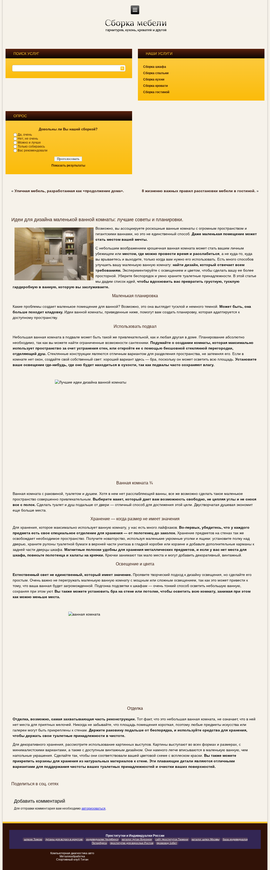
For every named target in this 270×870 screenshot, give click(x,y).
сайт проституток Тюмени (171, 839)
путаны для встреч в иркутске (64, 839)
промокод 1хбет (167, 842)
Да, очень (25, 134)
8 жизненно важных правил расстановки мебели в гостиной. (198, 191)
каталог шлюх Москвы (205, 839)
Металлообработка (72, 856)
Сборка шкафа (154, 67)
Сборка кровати (155, 86)
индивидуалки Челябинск (102, 839)
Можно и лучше (29, 142)
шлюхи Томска (33, 839)
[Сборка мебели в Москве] (135, 26)
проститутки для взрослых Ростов (131, 842)
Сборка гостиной (156, 92)
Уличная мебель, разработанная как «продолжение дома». (69, 191)
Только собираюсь (31, 146)
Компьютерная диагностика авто (72, 853)
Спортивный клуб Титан (72, 859)
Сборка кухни (153, 79)
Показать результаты (68, 165)
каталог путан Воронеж (137, 839)
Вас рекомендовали (32, 150)
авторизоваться (93, 808)
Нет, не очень (28, 138)
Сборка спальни (155, 73)
